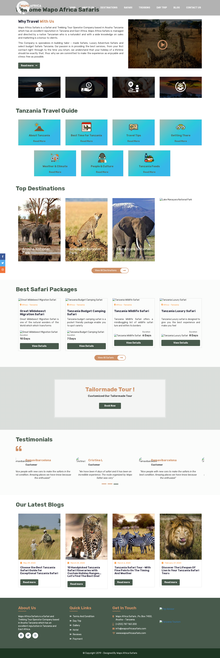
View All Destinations (106, 270)
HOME (72, 7)
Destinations (108, 7)
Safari (128, 7)
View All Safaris (106, 357)
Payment (77, 639)
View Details (39, 346)
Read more (27, 65)
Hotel (75, 630)
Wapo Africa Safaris (127, 653)
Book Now (110, 405)
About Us (88, 7)
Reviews (76, 634)
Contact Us (193, 7)
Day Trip (162, 7)
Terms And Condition (83, 616)
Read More (39, 141)
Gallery (76, 625)
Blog (176, 7)
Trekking (144, 7)
